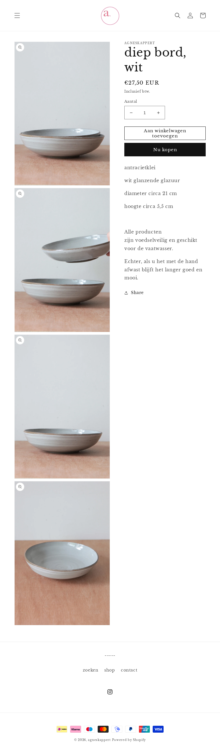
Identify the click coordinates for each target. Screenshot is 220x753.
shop (109, 670)
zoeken (91, 670)
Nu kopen (165, 149)
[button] (17, 15)
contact (129, 670)
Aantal (130, 101)
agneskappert (99, 740)
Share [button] (137, 292)
